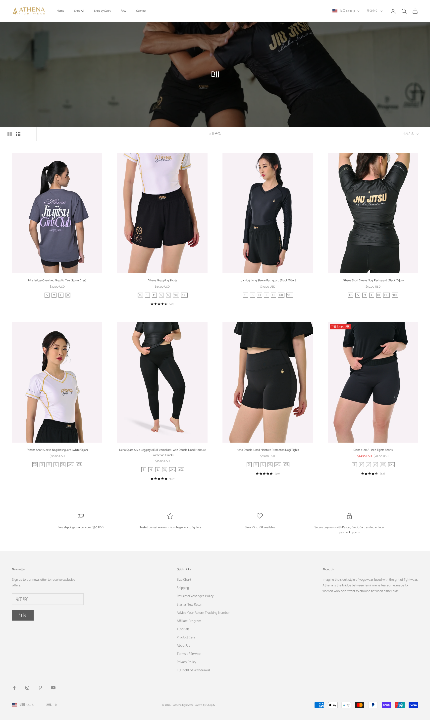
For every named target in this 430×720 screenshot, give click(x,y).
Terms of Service (189, 654)
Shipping (183, 588)
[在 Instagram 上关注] (27, 687)
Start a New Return (190, 605)
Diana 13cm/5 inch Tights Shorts (373, 450)
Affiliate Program (189, 621)
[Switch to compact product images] (26, 134)
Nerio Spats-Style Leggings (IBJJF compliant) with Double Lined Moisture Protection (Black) (162, 452)
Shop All (79, 10)
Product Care (186, 637)
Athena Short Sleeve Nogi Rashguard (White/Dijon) (57, 450)
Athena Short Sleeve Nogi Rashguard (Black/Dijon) (373, 280)
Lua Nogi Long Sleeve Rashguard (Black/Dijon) (267, 280)
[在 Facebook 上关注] (14, 687)
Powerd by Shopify (204, 705)
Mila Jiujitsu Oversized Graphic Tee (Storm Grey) (57, 280)
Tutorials (183, 629)
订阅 (23, 615)
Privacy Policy (186, 662)
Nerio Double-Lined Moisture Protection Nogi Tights (267, 450)
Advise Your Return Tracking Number (203, 613)
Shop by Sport (102, 10)
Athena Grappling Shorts (162, 280)
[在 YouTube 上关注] (53, 687)
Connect (141, 10)
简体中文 (372, 11)
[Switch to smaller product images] (18, 134)
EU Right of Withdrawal (193, 670)
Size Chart (184, 580)
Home (60, 10)
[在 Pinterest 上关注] (40, 687)
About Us (183, 646)
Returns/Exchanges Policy (195, 596)
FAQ (123, 10)
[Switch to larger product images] (9, 134)
